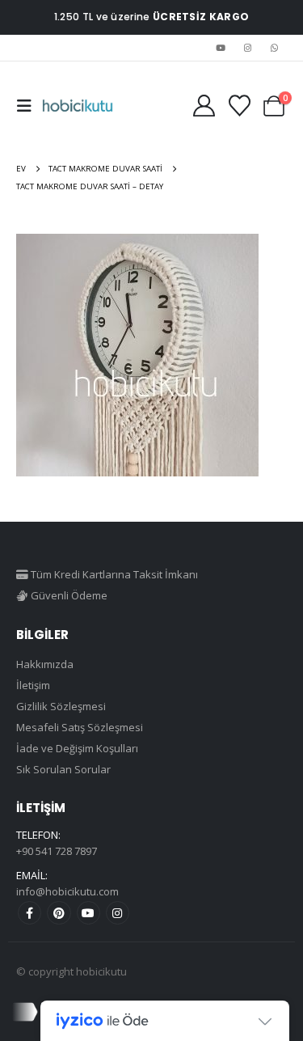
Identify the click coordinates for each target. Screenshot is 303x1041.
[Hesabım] (204, 105)
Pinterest (58, 913)
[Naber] (274, 47)
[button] (29, 106)
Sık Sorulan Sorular (63, 769)
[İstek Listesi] (239, 105)
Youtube (88, 913)
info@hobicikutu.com (67, 891)
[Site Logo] (77, 106)
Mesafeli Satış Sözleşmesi (79, 727)
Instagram (117, 913)
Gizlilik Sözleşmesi (61, 706)
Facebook (29, 913)
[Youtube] (220, 47)
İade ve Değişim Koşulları (77, 748)
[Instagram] (248, 47)
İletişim (33, 685)
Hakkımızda (45, 664)
